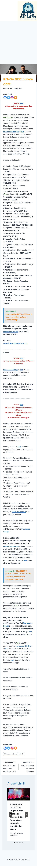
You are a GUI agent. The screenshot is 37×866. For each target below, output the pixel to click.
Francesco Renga (11, 132)
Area (6, 194)
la (16, 606)
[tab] (14, 842)
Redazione (8, 88)
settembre (7, 117)
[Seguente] (26, 814)
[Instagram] (12, 97)
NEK (21, 103)
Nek (22, 132)
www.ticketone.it (10, 332)
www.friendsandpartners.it (15, 343)
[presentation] (18, 794)
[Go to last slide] (10, 814)
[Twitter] (8, 97)
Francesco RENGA (23, 646)
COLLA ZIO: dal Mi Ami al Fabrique (27, 766)
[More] (15, 97)
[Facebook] (5, 97)
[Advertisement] (18, 41)
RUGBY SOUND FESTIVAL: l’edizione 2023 (9, 766)
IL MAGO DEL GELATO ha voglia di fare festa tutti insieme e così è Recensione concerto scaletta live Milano (18, 817)
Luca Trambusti (17, 833)
